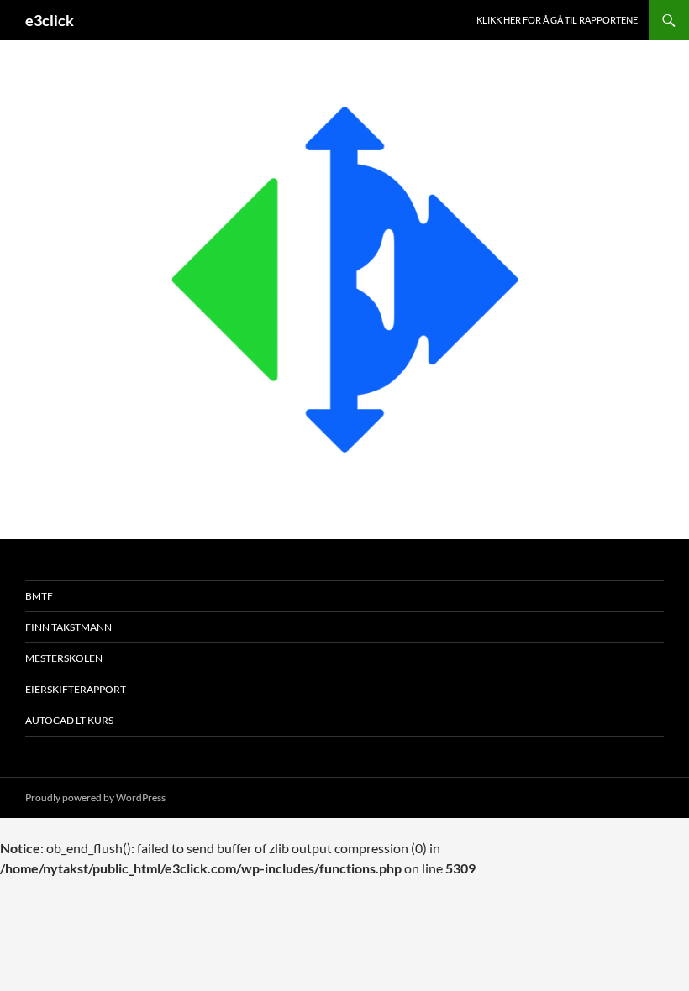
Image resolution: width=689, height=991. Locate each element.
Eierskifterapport (75, 689)
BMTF (39, 596)
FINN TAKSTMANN (68, 627)
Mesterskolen (64, 658)
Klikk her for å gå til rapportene (557, 19)
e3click (49, 20)
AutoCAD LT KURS (69, 720)
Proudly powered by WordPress (95, 797)
